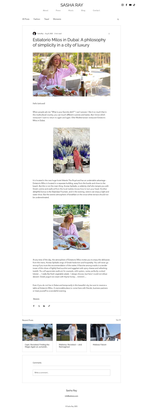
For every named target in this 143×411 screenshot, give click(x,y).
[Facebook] (126, 4)
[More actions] (109, 33)
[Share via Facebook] (34, 306)
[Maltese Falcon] (105, 332)
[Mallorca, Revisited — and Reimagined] (71, 332)
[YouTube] (130, 4)
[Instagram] (122, 4)
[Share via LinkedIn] (44, 306)
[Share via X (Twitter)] (39, 306)
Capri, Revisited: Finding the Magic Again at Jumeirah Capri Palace (37, 345)
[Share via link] (49, 306)
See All (118, 320)
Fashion (37, 19)
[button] (118, 19)
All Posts (25, 19)
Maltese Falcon (99, 344)
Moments (57, 19)
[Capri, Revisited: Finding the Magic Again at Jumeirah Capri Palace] (37, 332)
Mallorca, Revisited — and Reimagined (70, 345)
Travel (46, 19)
